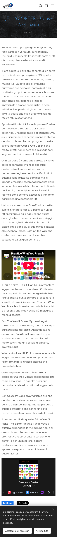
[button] (40, 5)
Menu (52, 6)
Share (9, 503)
